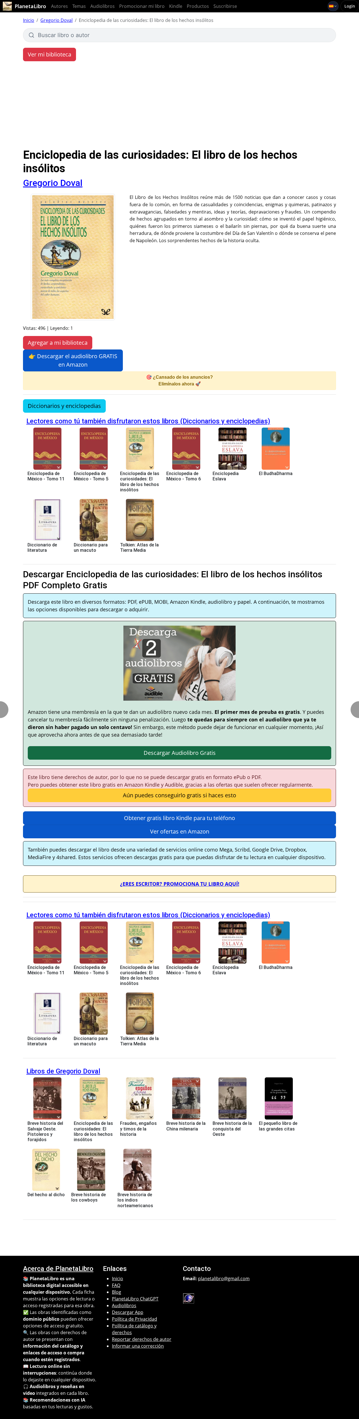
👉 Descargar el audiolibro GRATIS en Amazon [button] (73, 360)
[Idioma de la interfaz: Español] (333, 6)
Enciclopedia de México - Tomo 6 (183, 476)
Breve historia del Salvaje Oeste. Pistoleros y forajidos (45, 1131)
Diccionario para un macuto (91, 547)
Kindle (175, 6)
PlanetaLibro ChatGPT (135, 1299)
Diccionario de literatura (42, 547)
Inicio (28, 20)
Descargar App (127, 1312)
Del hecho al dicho (46, 1194)
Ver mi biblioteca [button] (49, 54)
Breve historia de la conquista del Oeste (232, 1129)
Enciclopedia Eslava (226, 476)
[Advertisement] (179, 106)
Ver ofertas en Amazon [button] (179, 831)
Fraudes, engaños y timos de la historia (138, 1129)
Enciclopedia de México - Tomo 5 (91, 476)
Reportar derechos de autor (141, 1339)
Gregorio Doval (56, 20)
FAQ (116, 1285)
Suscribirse (225, 6)
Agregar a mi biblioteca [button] (58, 342)
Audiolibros (102, 6)
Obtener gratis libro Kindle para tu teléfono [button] (179, 818)
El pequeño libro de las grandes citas (278, 1126)
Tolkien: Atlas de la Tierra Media (139, 547)
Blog (116, 1292)
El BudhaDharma (276, 473)
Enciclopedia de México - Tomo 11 (46, 476)
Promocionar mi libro (142, 6)
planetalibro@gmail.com (224, 1278)
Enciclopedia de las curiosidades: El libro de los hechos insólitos (139, 481)
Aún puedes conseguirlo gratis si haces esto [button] (179, 795)
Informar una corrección (138, 1346)
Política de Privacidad (134, 1319)
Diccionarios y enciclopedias (64, 406)
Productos (198, 6)
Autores (59, 6)
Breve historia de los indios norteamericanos (135, 1200)
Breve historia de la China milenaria (186, 1126)
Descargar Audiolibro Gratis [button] (180, 753)
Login (349, 6)
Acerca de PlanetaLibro (58, 1269)
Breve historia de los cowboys (88, 1197)
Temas (79, 6)
